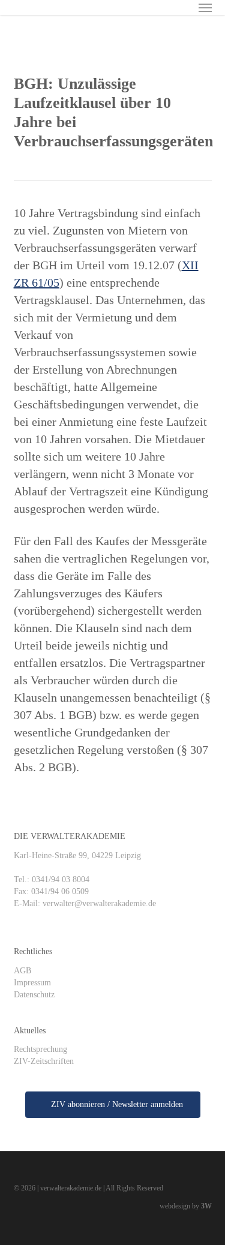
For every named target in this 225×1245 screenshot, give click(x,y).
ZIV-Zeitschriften (44, 1061)
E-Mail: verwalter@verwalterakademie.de (85, 903)
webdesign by (186, 1206)
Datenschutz (34, 994)
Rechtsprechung (40, 1049)
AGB (22, 970)
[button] (205, 7)
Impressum (32, 982)
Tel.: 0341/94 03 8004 (51, 879)
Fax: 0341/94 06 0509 (51, 891)
